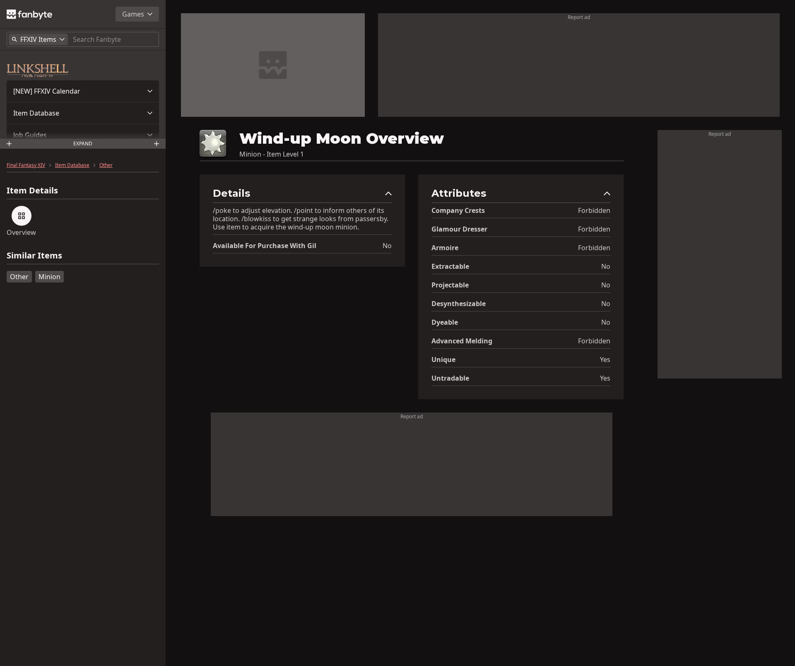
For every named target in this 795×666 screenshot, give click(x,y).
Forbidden (594, 210)
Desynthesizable (458, 303)
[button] (83, 91)
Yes (605, 359)
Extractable (450, 266)
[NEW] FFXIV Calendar (46, 91)
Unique (443, 359)
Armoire (444, 248)
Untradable (450, 378)
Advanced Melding (461, 341)
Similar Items (34, 256)
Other (106, 165)
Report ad (579, 17)
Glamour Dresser (459, 229)
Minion (49, 276)
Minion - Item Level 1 (271, 154)
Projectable (450, 285)
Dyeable (444, 322)
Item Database (36, 113)
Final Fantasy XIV (26, 165)
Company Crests (458, 210)
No (387, 245)
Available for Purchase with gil (264, 245)
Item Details (32, 190)
